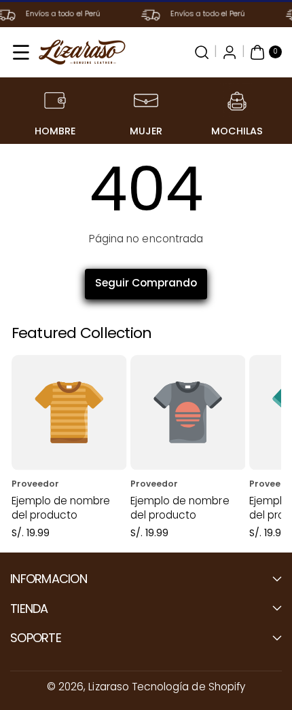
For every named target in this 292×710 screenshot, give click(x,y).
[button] (21, 52)
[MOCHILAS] (237, 100)
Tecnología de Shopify (188, 686)
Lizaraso (108, 686)
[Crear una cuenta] (229, 52)
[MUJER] (146, 100)
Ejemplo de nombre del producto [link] (61, 507)
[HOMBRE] (55, 100)
